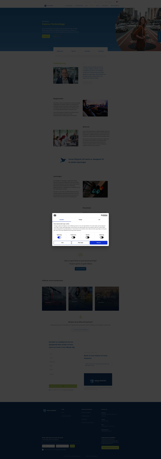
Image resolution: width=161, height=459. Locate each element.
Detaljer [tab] (80, 219)
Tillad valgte (80, 242)
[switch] (73, 237)
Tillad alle (99, 242)
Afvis (62, 242)
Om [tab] (99, 219)
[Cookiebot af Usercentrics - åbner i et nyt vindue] (101, 215)
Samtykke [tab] (61, 219)
